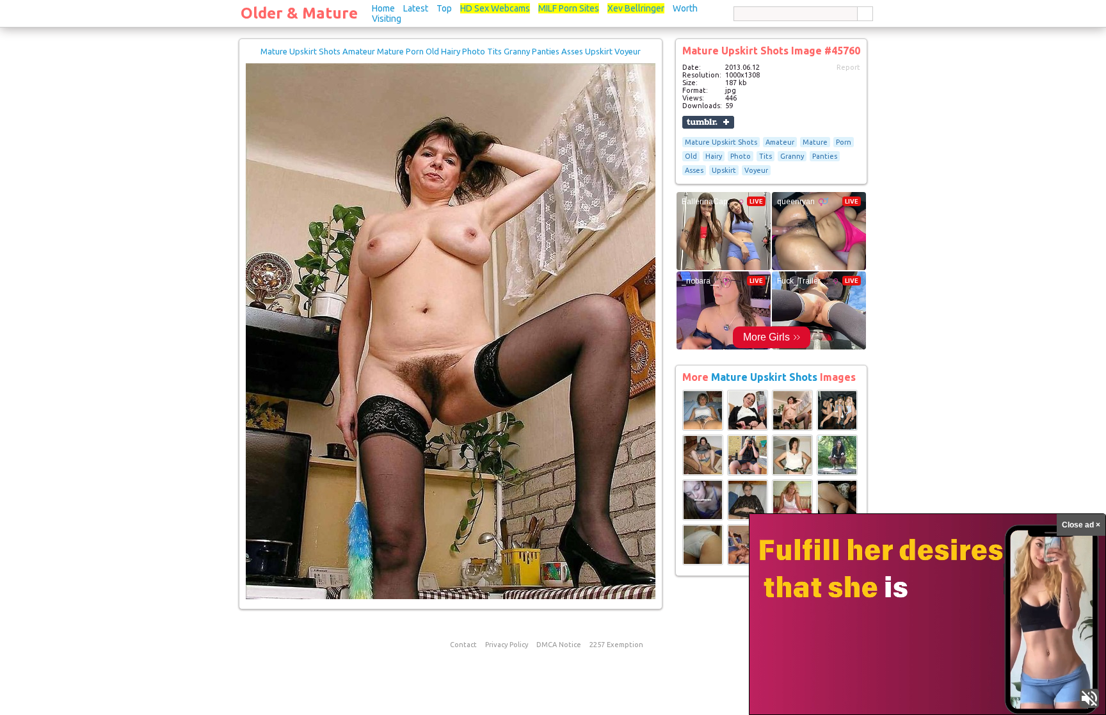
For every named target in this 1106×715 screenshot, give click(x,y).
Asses (694, 170)
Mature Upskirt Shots (721, 142)
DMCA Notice (558, 644)
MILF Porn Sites (568, 8)
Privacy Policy (506, 644)
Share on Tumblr (708, 122)
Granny (792, 156)
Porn (843, 142)
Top (444, 8)
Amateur (779, 142)
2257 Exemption (616, 644)
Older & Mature (299, 13)
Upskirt (724, 170)
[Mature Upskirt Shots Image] (702, 428)
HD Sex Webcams (495, 8)
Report (848, 67)
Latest (415, 8)
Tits (765, 156)
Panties (824, 156)
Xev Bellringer (635, 8)
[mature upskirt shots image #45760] (450, 596)
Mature (815, 142)
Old (691, 156)
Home (383, 8)
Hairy (713, 156)
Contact (463, 644)
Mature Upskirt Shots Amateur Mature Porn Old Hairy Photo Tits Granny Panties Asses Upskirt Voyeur (450, 51)
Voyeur (756, 170)
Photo (740, 156)
